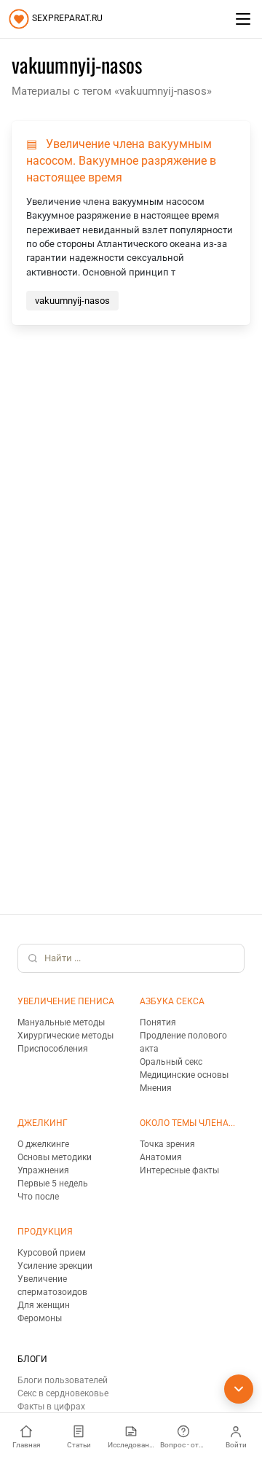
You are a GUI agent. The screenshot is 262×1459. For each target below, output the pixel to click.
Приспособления (52, 1049)
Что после (38, 1197)
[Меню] (243, 19)
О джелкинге (43, 1144)
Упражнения (43, 1170)
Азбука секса (172, 1001)
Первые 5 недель (52, 1183)
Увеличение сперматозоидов (52, 1285)
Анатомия (161, 1157)
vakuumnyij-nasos (72, 300)
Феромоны (39, 1318)
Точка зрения (167, 1144)
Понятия (158, 1022)
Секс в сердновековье (62, 1393)
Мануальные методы (61, 1022)
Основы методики (54, 1157)
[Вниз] (238, 1389)
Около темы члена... (187, 1123)
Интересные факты (179, 1170)
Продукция (45, 1232)
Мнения (156, 1088)
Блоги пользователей (62, 1380)
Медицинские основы (184, 1075)
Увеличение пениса (65, 1001)
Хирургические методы (65, 1035)
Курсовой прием (51, 1253)
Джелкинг (42, 1123)
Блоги (32, 1359)
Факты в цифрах (51, 1406)
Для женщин (43, 1305)
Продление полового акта (183, 1042)
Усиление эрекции (54, 1266)
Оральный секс (171, 1062)
